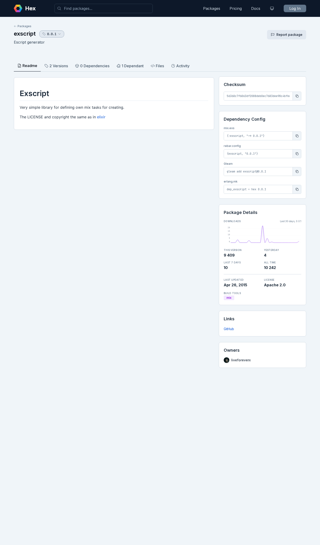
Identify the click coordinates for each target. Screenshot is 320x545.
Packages (211, 8)
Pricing (236, 8)
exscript (25, 33)
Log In (295, 8)
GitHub (229, 329)
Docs (255, 8)
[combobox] (103, 8)
